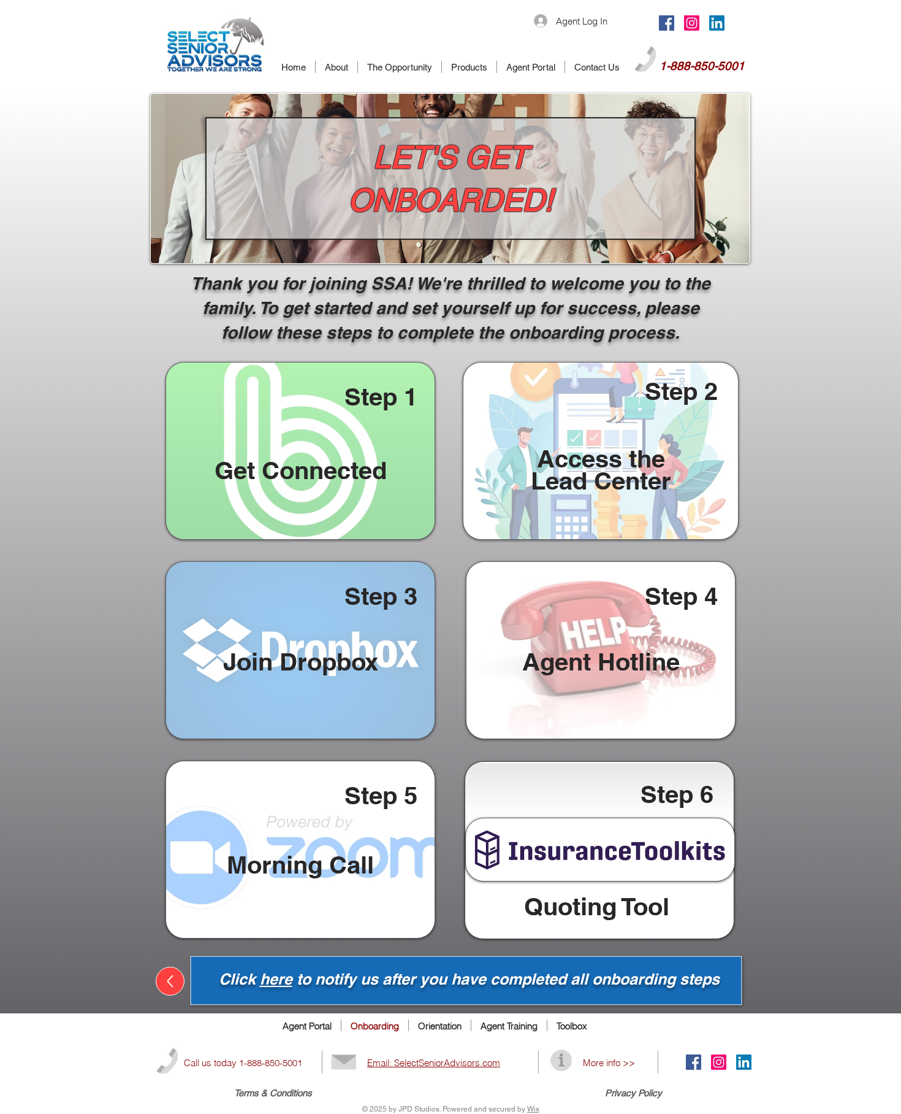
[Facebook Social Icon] (666, 23)
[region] (300, 451)
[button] (300, 451)
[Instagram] (691, 23)
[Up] (170, 981)
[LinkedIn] (716, 23)
